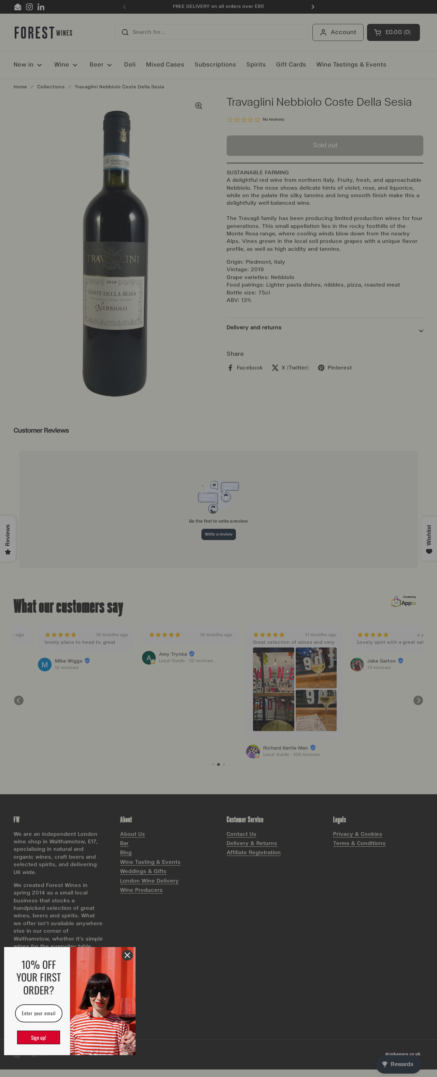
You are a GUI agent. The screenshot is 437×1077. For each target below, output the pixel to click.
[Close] (127, 955)
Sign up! (38, 1037)
